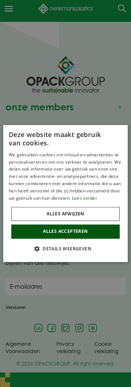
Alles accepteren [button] (65, 231)
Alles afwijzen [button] (65, 214)
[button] (65, 248)
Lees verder (84, 198)
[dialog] (65, 193)
